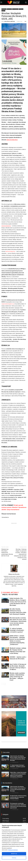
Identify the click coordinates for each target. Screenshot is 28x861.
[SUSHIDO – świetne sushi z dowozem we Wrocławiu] (5, 658)
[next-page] (5, 684)
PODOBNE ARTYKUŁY (11, 592)
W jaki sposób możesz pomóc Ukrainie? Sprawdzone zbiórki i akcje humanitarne (13, 507)
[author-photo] (14, 572)
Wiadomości (11, 6)
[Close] (26, 824)
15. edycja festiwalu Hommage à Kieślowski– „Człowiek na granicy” (17, 630)
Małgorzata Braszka (9, 21)
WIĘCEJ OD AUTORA (10, 594)
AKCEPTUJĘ (14, 853)
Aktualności (18, 6)
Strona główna (4, 6)
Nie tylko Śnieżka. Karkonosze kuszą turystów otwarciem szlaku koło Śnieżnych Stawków (18, 797)
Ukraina (3, 10)
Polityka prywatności (13, 850)
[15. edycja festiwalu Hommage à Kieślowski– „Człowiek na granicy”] (5, 630)
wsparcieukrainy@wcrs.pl (7, 304)
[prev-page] (2, 684)
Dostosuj (14, 857)
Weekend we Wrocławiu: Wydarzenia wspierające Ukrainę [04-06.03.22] (7, 552)
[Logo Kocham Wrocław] (14, 2)
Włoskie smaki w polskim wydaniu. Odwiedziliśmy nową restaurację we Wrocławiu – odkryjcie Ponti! (17, 676)
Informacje (21, 9)
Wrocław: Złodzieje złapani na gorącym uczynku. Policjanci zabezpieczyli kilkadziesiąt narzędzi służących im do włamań (20, 554)
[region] (14, 842)
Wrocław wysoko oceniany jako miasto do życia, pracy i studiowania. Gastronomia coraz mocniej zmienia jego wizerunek (18, 621)
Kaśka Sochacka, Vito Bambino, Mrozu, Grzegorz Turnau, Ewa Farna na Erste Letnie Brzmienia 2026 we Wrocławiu (18, 602)
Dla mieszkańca (15, 9)
